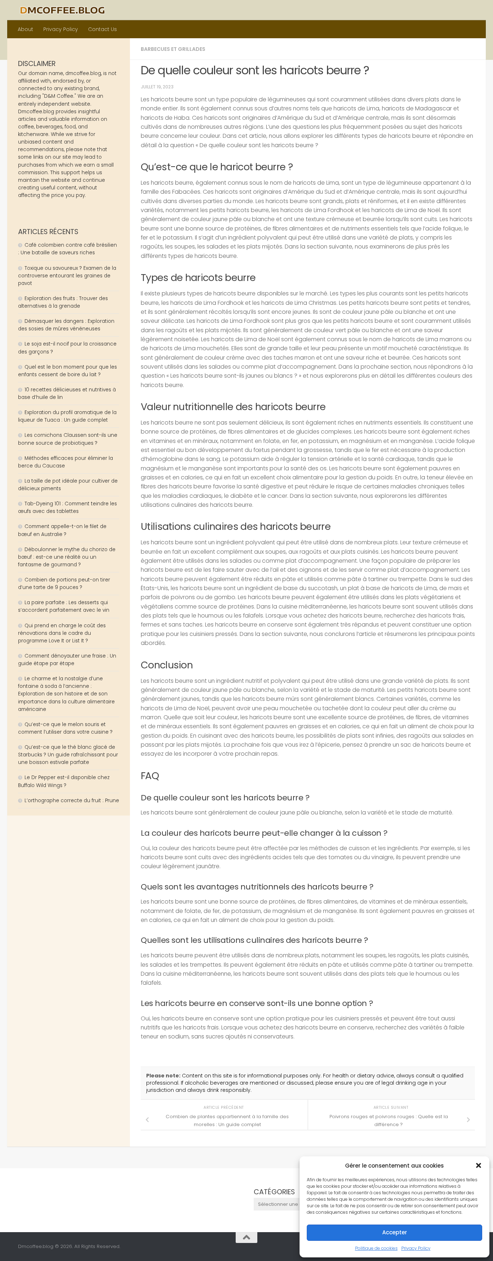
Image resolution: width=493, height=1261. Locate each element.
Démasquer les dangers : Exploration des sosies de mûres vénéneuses (66, 325)
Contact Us (102, 29)
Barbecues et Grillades (173, 49)
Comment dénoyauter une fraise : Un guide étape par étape (67, 660)
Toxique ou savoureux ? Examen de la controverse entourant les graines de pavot (67, 276)
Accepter (394, 1232)
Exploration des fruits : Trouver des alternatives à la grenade (63, 302)
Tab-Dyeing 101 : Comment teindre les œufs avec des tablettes (67, 507)
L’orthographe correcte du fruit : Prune (72, 800)
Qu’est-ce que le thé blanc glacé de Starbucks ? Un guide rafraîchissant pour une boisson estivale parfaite (68, 755)
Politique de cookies (376, 1248)
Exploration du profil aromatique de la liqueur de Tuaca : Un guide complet (67, 416)
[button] (478, 1165)
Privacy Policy (416, 1248)
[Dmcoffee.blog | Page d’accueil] (62, 10)
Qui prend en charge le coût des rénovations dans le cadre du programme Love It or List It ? (62, 633)
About (25, 29)
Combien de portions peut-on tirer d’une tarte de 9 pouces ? (64, 583)
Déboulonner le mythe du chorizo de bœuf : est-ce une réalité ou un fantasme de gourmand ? (66, 557)
